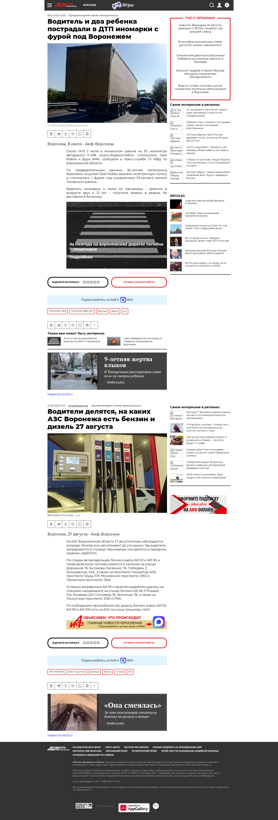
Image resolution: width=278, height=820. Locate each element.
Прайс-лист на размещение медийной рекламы (190, 751)
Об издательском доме (87, 747)
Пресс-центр (112, 747)
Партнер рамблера (105, 806)
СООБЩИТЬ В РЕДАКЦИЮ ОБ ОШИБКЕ (93, 755)
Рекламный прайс (116, 751)
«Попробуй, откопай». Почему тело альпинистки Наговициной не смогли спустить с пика (207, 427)
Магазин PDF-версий (136, 747)
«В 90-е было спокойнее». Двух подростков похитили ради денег (206, 476)
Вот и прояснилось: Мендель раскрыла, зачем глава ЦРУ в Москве (207, 239)
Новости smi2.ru (60, 394)
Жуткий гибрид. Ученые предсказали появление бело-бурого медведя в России (208, 175)
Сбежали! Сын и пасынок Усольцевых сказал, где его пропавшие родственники (208, 125)
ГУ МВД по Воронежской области (67, 125)
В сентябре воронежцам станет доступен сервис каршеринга (200, 43)
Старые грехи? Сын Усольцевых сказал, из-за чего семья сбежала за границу (207, 452)
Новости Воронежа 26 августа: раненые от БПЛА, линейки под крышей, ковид (200, 28)
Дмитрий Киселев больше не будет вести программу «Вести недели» (206, 252)
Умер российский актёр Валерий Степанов (204, 202)
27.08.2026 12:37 (56, 405)
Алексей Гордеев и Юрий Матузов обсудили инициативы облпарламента (200, 74)
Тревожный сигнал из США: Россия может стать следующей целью (206, 227)
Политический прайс (144, 751)
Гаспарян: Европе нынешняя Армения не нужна (202, 214)
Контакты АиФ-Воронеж (87, 751)
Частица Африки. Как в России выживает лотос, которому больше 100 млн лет (207, 137)
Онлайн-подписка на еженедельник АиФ (177, 747)
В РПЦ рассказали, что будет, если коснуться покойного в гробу (205, 264)
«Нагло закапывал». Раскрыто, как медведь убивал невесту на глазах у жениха (207, 150)
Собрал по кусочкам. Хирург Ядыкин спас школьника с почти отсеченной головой (208, 162)
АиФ (77, 515)
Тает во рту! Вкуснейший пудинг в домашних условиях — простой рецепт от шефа (206, 440)
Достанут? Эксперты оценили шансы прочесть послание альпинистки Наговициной (208, 415)
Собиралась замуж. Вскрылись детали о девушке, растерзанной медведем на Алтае (205, 465)
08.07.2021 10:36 (56, 15)
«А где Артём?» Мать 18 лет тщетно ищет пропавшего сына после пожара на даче (206, 112)
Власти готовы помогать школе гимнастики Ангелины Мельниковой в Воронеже (200, 89)
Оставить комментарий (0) (139, 282)
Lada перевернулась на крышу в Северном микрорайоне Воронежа (142, 341)
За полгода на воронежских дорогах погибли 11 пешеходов (116, 246)
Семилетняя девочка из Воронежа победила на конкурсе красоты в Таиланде (200, 59)
